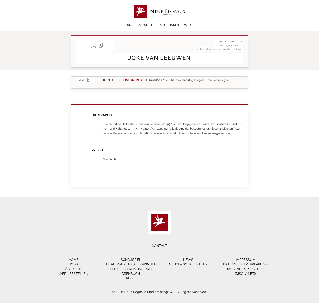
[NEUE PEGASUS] (159, 21)
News (188, 259)
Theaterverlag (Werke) (131, 269)
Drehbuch (131, 273)
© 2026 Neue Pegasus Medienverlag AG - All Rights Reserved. (159, 292)
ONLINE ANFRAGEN (132, 80)
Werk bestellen (73, 273)
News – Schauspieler (188, 264)
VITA (81, 79)
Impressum (245, 259)
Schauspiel (131, 259)
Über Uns (73, 269)
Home (129, 25)
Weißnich (109, 159)
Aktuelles (146, 25)
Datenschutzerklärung (245, 264)
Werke (189, 25)
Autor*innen (169, 25)
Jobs (73, 264)
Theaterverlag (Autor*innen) (131, 264)
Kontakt (159, 245)
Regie (130, 278)
